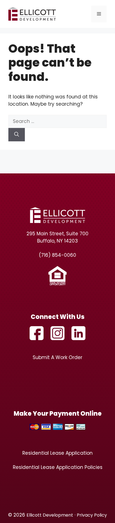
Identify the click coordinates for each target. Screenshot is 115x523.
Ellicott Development (50, 515)
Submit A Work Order (57, 357)
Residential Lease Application (57, 453)
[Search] (16, 134)
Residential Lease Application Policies (57, 467)
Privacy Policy (92, 515)
